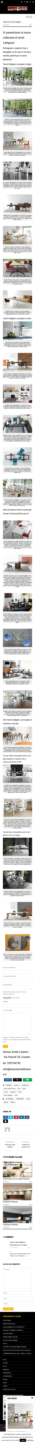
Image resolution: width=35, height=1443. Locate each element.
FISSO (28, 1099)
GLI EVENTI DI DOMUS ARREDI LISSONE (14, 1347)
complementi (25, 1085)
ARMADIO (6, 1369)
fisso (19, 1088)
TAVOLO (6, 1102)
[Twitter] (21, 2)
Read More (30, 1440)
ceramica (16, 1085)
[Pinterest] (33, 2)
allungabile (9, 1085)
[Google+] (30, 2)
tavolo (20, 1092)
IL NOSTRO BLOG (8, 1333)
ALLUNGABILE (10, 1099)
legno (24, 1088)
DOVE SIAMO (7, 1320)
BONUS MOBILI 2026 (9, 1324)
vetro (16, 1095)
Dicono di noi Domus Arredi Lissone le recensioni (16, 1350)
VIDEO (5, 1383)
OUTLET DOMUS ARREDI (10, 1340)
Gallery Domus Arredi (9, 1389)
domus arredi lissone (9, 1088)
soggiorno (13, 1092)
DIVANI (5, 1386)
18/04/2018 (15, 1247)
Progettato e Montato (10, 1202)
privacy (5, 1343)
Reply (29, 1247)
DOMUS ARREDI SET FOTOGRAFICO (13, 1327)
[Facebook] (24, 2)
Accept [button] (23, 1440)
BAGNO (5, 1379)
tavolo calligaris (8, 1095)
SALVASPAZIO (7, 1373)
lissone (6, 1092)
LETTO (5, 1366)
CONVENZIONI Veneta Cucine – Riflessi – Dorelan (17, 1353)
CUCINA (5, 1363)
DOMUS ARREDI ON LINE (10, 1337)
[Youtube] (27, 2)
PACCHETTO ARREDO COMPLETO (13, 1330)
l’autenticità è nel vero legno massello (16, 1179)
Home (4, 1359)
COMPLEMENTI (20, 1099)
